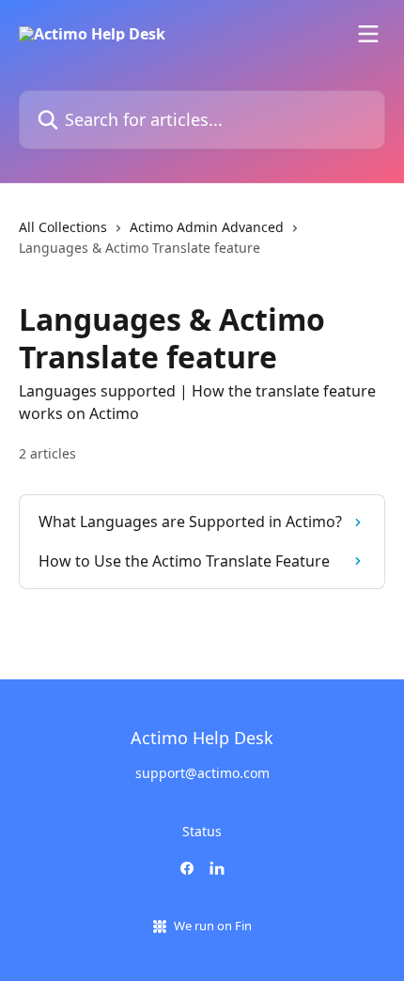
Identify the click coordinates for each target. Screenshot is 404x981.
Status (202, 831)
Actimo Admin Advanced (207, 227)
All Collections (63, 227)
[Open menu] (368, 34)
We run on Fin (213, 925)
